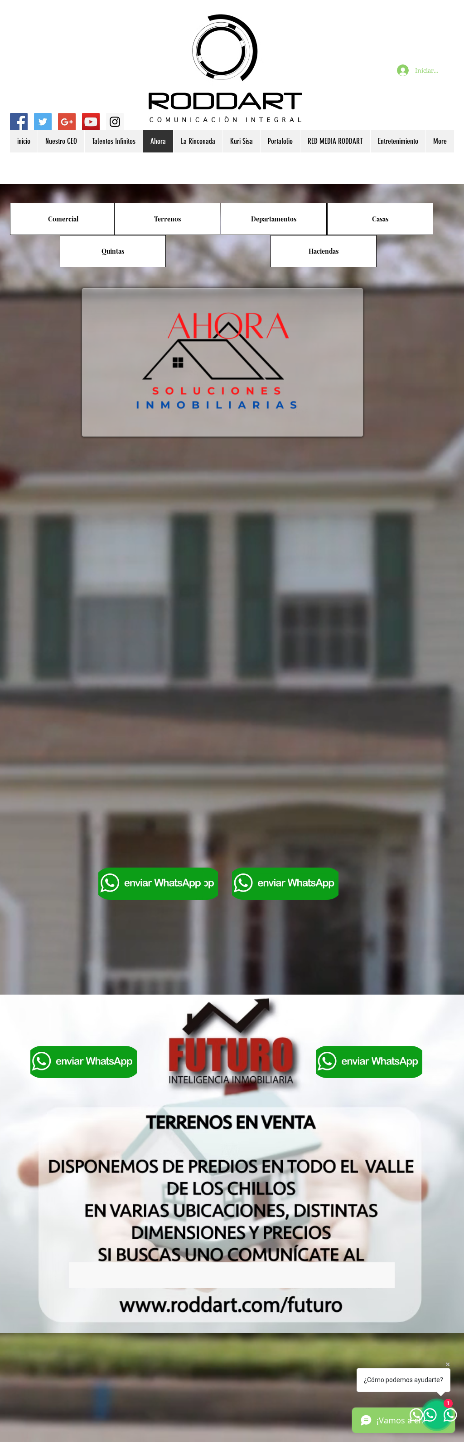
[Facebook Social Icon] (19, 122)
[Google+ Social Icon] (67, 122)
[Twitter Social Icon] (43, 122)
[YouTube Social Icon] (91, 122)
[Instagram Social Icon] (115, 122)
